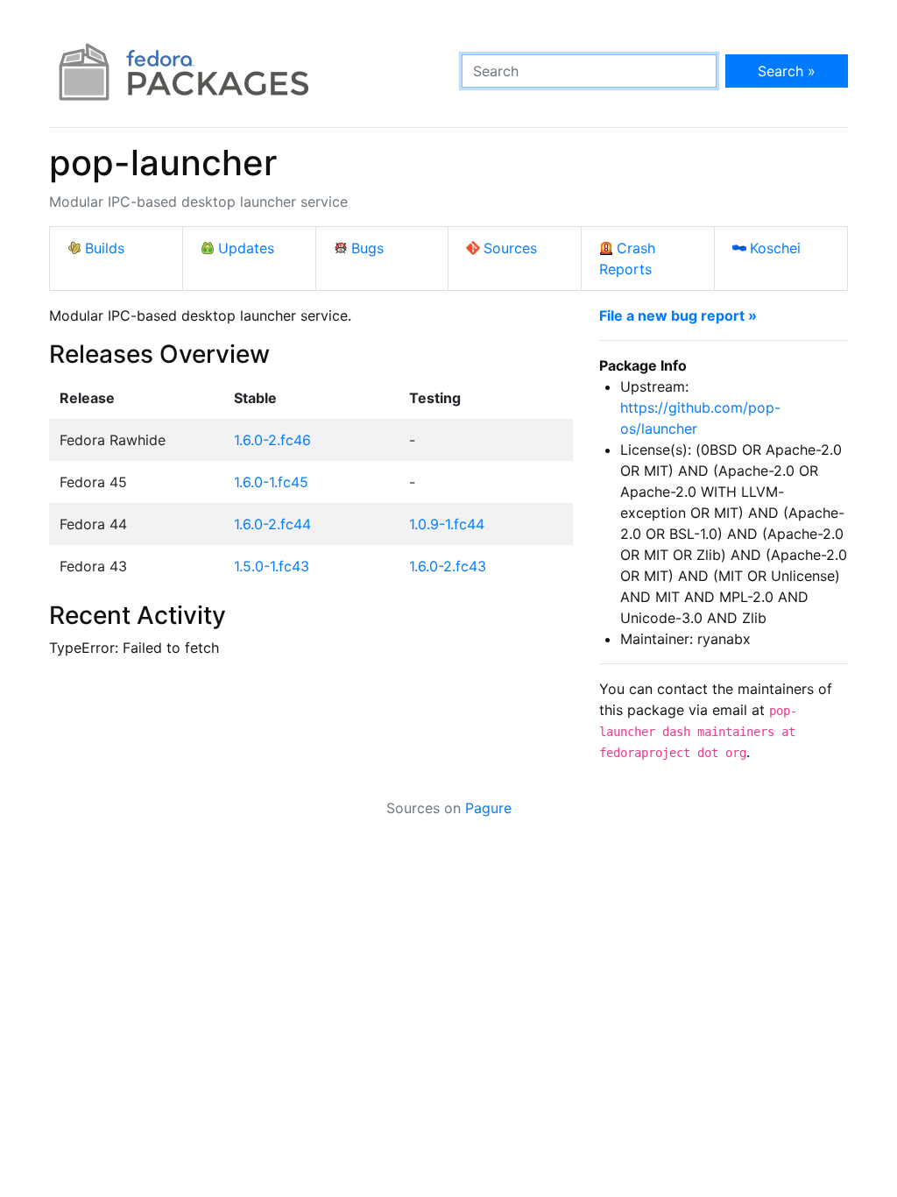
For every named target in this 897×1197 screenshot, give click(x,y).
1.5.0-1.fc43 (271, 566)
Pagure (488, 808)
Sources (510, 248)
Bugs (367, 248)
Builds (104, 248)
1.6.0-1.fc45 (271, 482)
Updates (246, 248)
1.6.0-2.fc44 (272, 524)
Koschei (775, 248)
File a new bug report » (678, 315)
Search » (787, 71)
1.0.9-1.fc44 (446, 524)
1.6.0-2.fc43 (447, 566)
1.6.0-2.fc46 (272, 440)
